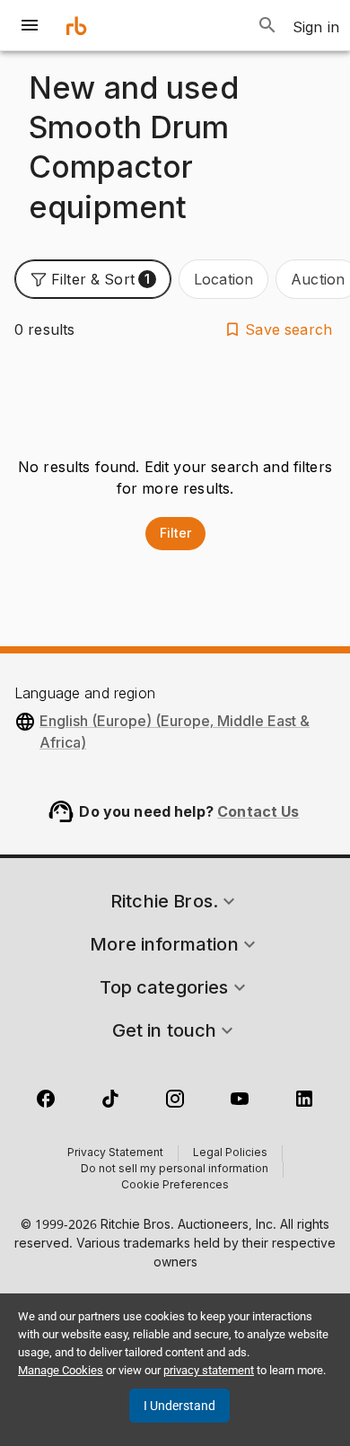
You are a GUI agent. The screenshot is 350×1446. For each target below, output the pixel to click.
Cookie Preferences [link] (175, 1186)
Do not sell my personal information (174, 1169)
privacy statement (208, 1370)
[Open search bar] (267, 25)
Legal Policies (230, 1153)
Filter (175, 532)
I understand (179, 1405)
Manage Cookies (60, 1370)
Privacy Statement (115, 1153)
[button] (92, 279)
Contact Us (258, 811)
